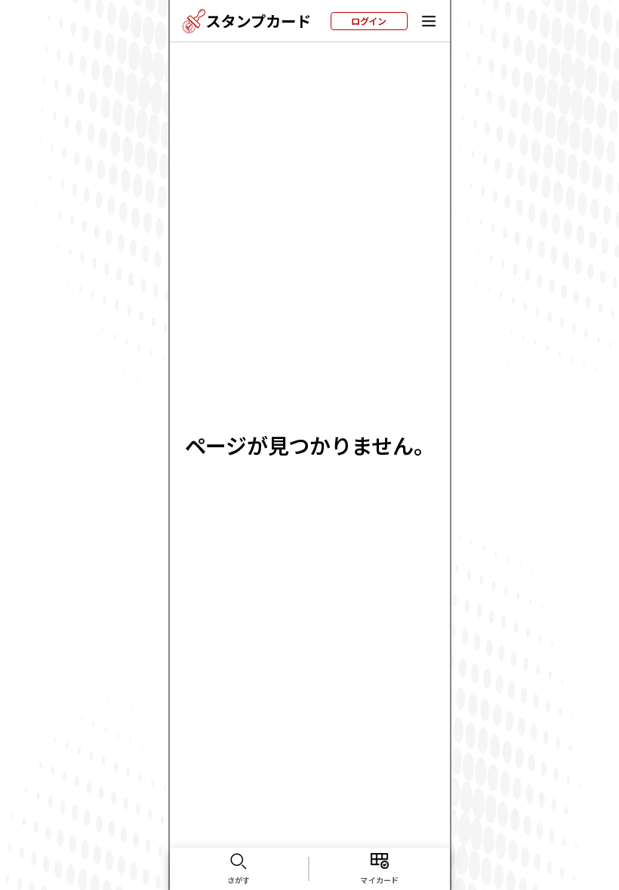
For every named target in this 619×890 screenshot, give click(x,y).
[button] (429, 21)
